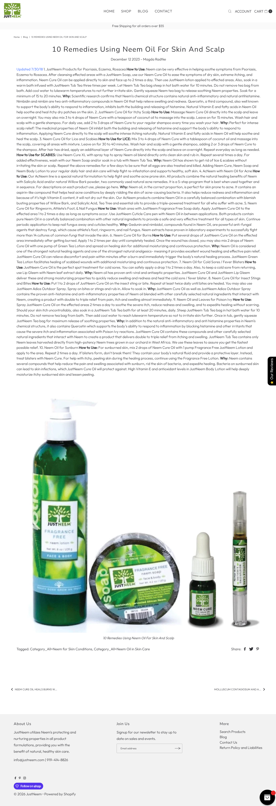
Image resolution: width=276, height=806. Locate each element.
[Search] (229, 11)
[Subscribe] (177, 748)
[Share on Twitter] (251, 648)
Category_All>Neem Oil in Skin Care (122, 649)
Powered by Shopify (60, 794)
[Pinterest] (20, 778)
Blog (143, 11)
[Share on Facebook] (245, 648)
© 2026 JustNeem (28, 794)
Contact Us (228, 742)
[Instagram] (24, 778)
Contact (163, 11)
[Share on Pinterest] (257, 648)
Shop (126, 11)
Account (243, 11)
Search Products (232, 731)
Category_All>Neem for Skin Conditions (61, 649)
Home (109, 11)
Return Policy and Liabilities (241, 747)
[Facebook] (15, 778)
